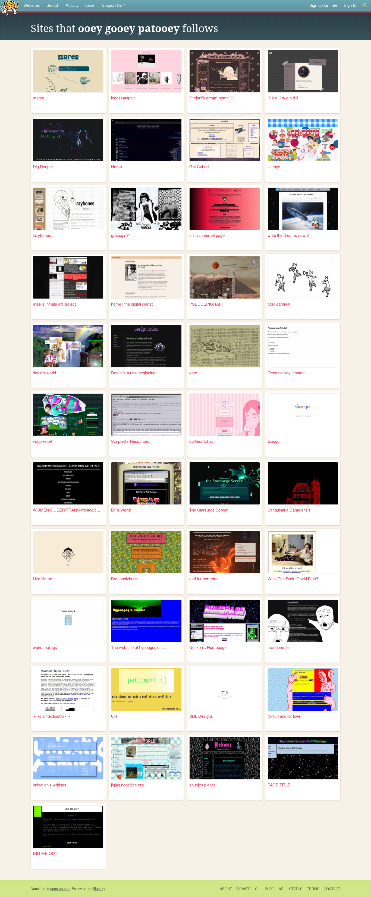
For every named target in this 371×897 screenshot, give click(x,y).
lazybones (42, 235)
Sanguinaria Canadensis (289, 510)
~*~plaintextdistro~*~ (51, 716)
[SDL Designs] (224, 689)
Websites (31, 5)
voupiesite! (42, 441)
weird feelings (45, 647)
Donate (243, 888)
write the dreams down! (288, 235)
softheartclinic (201, 441)
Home (116, 166)
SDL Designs (201, 716)
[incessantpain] (146, 71)
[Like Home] (68, 552)
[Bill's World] (146, 483)
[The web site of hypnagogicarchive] (146, 621)
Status (296, 888)
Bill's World (121, 510)
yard (193, 372)
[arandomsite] (303, 621)
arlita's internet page (207, 235)
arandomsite (279, 647)
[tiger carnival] (303, 277)
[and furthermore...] (224, 552)
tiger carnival (279, 304)
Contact (332, 888)
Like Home (42, 578)
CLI (257, 888)
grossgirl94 (121, 235)
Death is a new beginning (133, 372)
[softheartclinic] (224, 414)
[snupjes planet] (224, 758)
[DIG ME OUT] (68, 826)
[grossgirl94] (146, 208)
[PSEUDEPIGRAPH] (224, 277)
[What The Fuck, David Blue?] (303, 552)
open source (60, 888)
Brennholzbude (124, 578)
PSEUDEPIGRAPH (207, 304)
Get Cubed (199, 166)
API (282, 888)
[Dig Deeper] (68, 140)
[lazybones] (68, 208)
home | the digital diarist (132, 304)
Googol (274, 441)
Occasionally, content (287, 372)
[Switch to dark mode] (365, 5)
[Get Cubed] (224, 140)
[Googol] (303, 414)
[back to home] (10, 7)
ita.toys (274, 166)
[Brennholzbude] (146, 552)
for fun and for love (284, 716)
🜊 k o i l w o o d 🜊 (283, 98)
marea (38, 98)
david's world (44, 372)
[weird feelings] (68, 621)
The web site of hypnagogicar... (138, 647)
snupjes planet (202, 785)
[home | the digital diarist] (146, 277)
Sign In (350, 5)
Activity (72, 5)
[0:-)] (146, 689)
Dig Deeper (43, 166)
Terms (313, 888)
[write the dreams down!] (303, 208)
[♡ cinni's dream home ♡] (224, 71)
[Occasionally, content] (303, 346)
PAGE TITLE (279, 785)
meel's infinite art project (54, 304)
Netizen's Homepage (208, 647)
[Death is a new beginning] (146, 346)
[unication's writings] (68, 758)
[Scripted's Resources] (146, 414)
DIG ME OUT (45, 853)
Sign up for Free (323, 5)
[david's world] (68, 346)
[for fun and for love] (303, 689)
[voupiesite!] (68, 414)
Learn (90, 5)
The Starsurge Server (208, 510)
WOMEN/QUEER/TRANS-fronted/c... (66, 510)
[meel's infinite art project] (68, 277)
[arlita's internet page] (224, 208)
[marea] (68, 71)
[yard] (224, 346)
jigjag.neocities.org (127, 785)
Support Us (112, 5)
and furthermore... (205, 578)
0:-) (114, 716)
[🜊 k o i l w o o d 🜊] (303, 71)
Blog (269, 888)
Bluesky (99, 888)
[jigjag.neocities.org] (146, 758)
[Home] (146, 140)
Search (52, 5)
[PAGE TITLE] (303, 758)
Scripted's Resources (130, 441)
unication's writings (49, 785)
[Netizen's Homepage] (224, 621)
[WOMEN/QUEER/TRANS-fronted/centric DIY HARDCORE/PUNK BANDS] (68, 483)
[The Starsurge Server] (224, 483)
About (226, 888)
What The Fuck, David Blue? (293, 578)
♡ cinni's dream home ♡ (211, 98)
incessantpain (123, 98)
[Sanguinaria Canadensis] (303, 483)
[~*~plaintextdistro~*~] (68, 689)
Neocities (38, 888)
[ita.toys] (303, 140)
